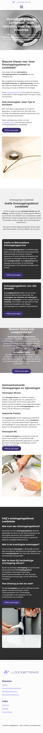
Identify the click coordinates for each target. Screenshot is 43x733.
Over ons (5, 705)
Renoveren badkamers (10, 695)
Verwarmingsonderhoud (11, 688)
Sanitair (5, 685)
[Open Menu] (21, 6)
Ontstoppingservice (9, 691)
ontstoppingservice (13, 92)
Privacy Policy (7, 712)
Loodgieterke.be (8, 122)
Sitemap (5, 709)
